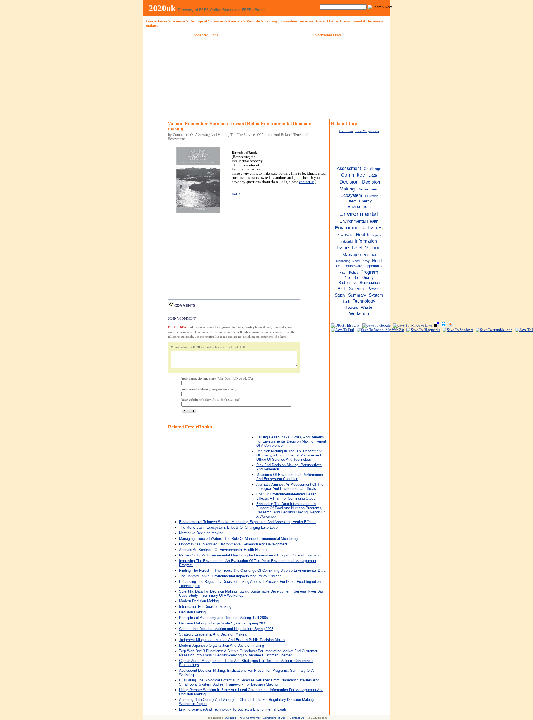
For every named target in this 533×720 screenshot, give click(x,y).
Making (372, 247)
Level (357, 248)
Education (371, 195)
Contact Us (297, 717)
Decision (349, 182)
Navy (366, 261)
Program (369, 272)
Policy (353, 272)
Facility (349, 235)
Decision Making (192, 612)
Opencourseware (349, 266)
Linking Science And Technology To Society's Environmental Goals (233, 709)
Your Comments (249, 717)
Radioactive (347, 282)
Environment (359, 206)
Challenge (372, 169)
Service (374, 289)
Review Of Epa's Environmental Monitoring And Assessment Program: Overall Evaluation (250, 555)
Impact (376, 235)
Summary (357, 295)
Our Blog (230, 717)
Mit (374, 255)
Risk (342, 288)
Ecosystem (351, 195)
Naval (356, 261)
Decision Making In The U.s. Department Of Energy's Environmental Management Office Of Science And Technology (289, 455)
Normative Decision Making (201, 533)
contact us (306, 182)
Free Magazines (367, 131)
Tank (346, 301)
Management (355, 254)
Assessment (349, 168)
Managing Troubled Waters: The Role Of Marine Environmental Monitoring (238, 538)
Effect (351, 201)
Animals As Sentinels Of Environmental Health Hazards (223, 550)
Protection (352, 278)
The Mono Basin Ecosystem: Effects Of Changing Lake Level (228, 527)
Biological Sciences (207, 21)
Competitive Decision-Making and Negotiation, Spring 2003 (226, 629)
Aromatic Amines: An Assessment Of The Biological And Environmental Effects (289, 486)
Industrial (347, 241)
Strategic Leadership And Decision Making (213, 634)
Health (362, 234)
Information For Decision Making (205, 606)
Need (377, 261)
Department (368, 189)
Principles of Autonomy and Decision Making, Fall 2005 (223, 618)
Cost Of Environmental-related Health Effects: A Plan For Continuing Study (286, 496)
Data (372, 175)
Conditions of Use (274, 717)
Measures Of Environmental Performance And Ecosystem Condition (289, 477)
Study (340, 295)
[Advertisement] (205, 79)
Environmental (358, 213)
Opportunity (373, 266)
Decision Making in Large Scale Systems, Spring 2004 (223, 623)
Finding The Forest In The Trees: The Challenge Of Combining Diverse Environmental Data (252, 570)
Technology (364, 300)
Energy (365, 201)
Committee (353, 175)
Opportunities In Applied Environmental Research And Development (233, 544)
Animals (235, 21)
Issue (343, 247)
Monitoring (343, 261)
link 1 (236, 194)
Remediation (370, 282)
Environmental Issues (359, 227)
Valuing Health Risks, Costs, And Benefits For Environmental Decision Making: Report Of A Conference (291, 441)
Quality (368, 277)
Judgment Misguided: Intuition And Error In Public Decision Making (232, 640)
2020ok (162, 8)
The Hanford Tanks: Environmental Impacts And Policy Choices (230, 576)
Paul (343, 272)
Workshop (359, 313)
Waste (366, 307)
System (376, 295)
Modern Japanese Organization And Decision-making (221, 645)
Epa (340, 235)
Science (178, 21)
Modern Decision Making (199, 601)
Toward (352, 307)
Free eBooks (156, 21)
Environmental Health (359, 221)
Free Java (346, 131)
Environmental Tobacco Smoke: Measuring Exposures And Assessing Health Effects (247, 522)
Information (366, 241)
